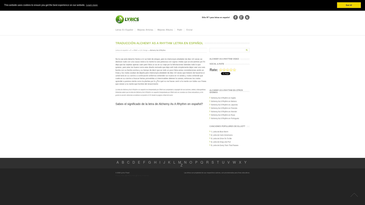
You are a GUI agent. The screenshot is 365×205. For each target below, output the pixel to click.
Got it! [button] (349, 5)
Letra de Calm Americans (223, 135)
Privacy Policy (120, 175)
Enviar (189, 29)
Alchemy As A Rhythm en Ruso (223, 115)
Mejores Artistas (145, 29)
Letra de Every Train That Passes (225, 145)
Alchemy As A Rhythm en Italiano (224, 101)
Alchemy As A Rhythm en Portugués (225, 118)
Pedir (179, 29)
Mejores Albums (165, 29)
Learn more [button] (92, 5)
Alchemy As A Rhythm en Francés (224, 108)
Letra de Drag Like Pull (222, 142)
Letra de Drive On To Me (222, 138)
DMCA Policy (131, 175)
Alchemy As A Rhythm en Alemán (224, 111)
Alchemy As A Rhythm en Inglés (223, 98)
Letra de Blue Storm (220, 131)
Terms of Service (143, 175)
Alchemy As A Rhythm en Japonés (224, 104)
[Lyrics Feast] (127, 22)
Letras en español (124, 29)
